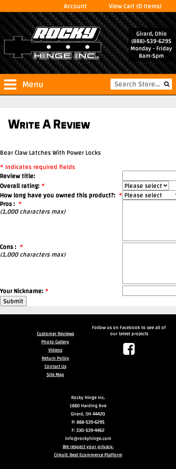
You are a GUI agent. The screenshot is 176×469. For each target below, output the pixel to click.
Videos (55, 350)
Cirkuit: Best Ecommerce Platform (88, 455)
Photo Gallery (55, 342)
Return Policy (55, 358)
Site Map (55, 374)
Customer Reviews (55, 333)
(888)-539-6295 (151, 41)
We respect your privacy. (88, 446)
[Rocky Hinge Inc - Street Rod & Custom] (52, 44)
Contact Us (55, 366)
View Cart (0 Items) (135, 6)
